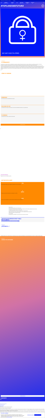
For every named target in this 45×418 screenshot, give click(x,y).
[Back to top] (42, 417)
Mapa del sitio (1, 406)
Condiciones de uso (2, 404)
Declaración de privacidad (3, 403)
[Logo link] (42, 5)
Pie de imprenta (2, 405)
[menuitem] (1, 2)
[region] (22, 415)
